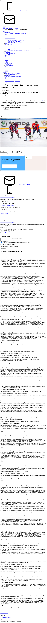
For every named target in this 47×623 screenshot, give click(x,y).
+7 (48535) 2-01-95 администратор (7, 213)
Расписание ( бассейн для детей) (12, 79)
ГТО (6, 34)
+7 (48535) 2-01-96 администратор (7, 197)
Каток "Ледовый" (9, 63)
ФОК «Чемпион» (6, 54)
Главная (4, 26)
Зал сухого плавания (9, 77)
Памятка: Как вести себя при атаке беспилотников (18, 50)
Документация (8, 45)
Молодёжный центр (7, 52)
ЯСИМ (10, 231)
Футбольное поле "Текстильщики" (12, 59)
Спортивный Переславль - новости (10, 28)
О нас (4, 27)
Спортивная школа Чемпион (9, 53)
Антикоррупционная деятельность (12, 35)
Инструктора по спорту (10, 38)
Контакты (7, 51)
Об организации (8, 36)
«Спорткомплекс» (6, 68)
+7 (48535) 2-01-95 (22, 10)
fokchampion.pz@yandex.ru (24, 23)
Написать (9, 166)
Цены (6, 43)
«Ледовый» (5, 62)
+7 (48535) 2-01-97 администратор (7, 205)
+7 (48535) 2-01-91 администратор (7, 222)
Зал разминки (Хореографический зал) (13, 76)
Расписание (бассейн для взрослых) (12, 81)
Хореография (8, 64)
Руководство (8, 39)
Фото (6, 61)
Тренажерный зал (9, 56)
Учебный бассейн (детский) (11, 74)
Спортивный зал (8, 55)
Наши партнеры (8, 44)
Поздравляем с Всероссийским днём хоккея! (17, 33)
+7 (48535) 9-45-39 (4, 613)
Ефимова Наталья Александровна (15, 42)
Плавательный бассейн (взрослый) (12, 73)
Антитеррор (7, 46)
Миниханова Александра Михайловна (16, 40)
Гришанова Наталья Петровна (14, 41)
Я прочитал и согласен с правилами (16, 155)
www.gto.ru (17, 97)
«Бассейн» (5, 72)
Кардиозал (7, 57)
